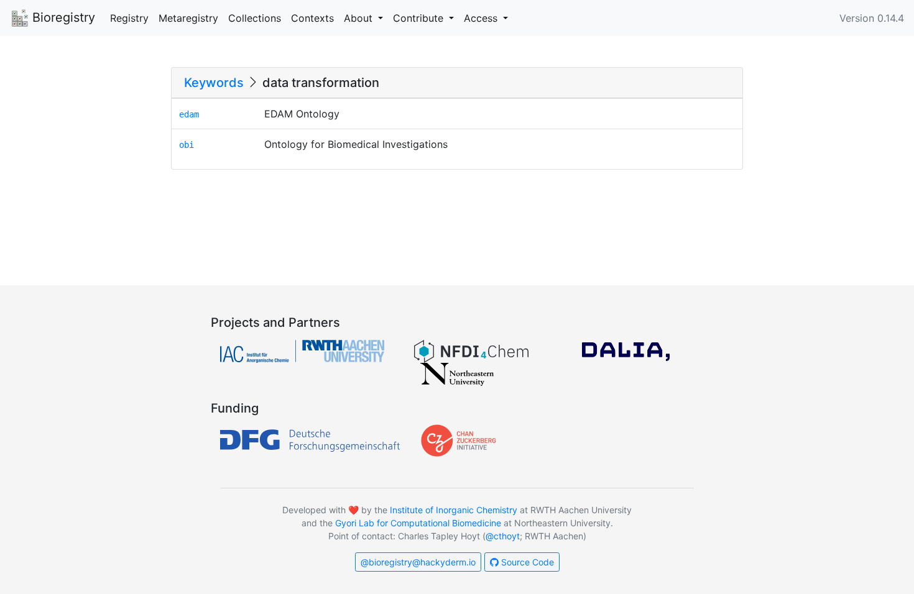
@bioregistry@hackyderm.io (418, 562)
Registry (129, 18)
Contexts (312, 18)
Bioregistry (62, 17)
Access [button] (482, 18)
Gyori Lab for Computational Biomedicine (418, 523)
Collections (254, 18)
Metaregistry (188, 18)
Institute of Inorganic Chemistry (453, 510)
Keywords (214, 82)
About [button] (360, 18)
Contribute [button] (419, 18)
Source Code (526, 562)
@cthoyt (503, 536)
